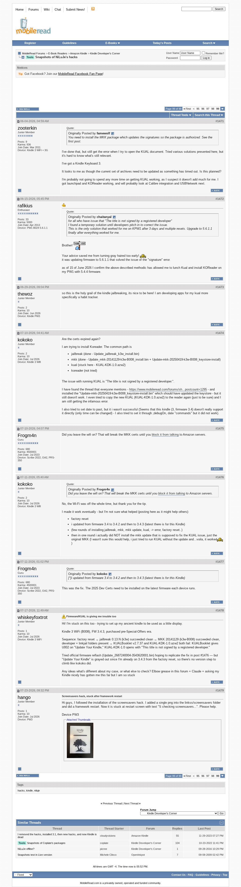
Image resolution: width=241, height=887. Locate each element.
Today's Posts (162, 43)
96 (202, 108)
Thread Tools (179, 115)
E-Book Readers (57, 53)
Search (207, 43)
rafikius (25, 205)
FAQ (190, 874)
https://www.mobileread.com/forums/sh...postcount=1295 (168, 389)
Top (225, 874)
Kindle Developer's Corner (105, 53)
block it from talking (165, 434)
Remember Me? (215, 53)
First (187, 108)
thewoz (25, 294)
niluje (37, 790)
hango (24, 697)
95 (198, 108)
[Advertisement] (120, 92)
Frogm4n (27, 435)
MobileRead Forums (33, 53)
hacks (21, 790)
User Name (172, 53)
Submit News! (75, 9)
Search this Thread (207, 115)
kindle (29, 790)
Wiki (47, 9)
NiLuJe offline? (26, 848)
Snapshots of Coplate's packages (46, 843)
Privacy (215, 874)
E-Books (111, 43)
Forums (33, 9)
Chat (58, 9)
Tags (20, 785)
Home (20, 9)
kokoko (25, 339)
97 (207, 108)
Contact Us (178, 874)
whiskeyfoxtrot (33, 617)
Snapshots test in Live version (35, 854)
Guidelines (69, 43)
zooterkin (27, 128)
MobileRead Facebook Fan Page (80, 74)
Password (172, 57)
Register (30, 43)
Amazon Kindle (78, 53)
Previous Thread (112, 803)
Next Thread (131, 803)
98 (212, 108)
